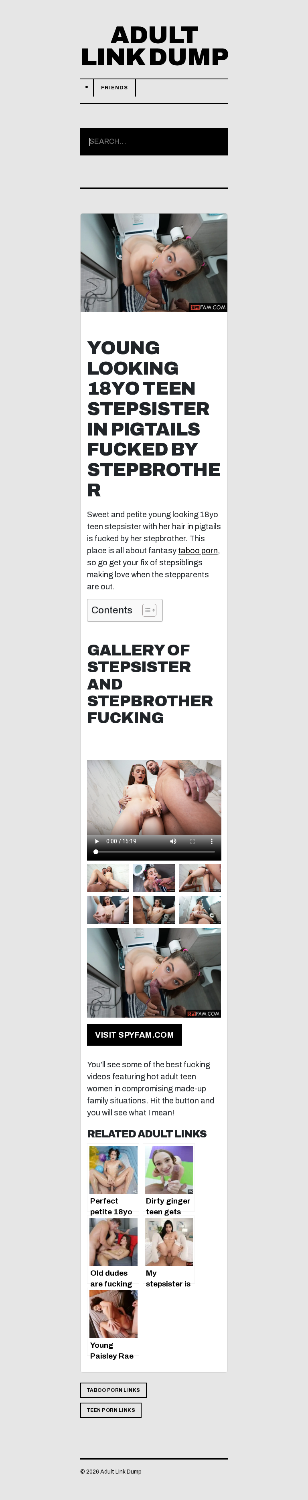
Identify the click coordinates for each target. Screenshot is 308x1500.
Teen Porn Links (111, 1410)
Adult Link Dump (154, 46)
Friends (114, 88)
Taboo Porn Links (113, 1390)
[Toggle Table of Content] (145, 610)
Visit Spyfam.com (134, 1034)
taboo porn (198, 550)
